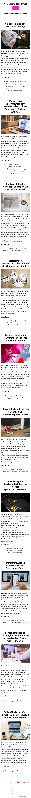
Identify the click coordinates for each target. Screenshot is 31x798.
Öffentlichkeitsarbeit (15, 85)
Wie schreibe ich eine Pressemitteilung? (16, 25)
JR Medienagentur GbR (16, 3)
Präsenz (5, 172)
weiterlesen (5, 77)
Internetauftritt (19, 168)
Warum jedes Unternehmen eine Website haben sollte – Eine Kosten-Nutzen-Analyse (15, 106)
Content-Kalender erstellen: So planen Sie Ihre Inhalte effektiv (15, 187)
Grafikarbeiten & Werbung (16, 323)
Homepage (11, 168)
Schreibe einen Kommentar (16, 91)
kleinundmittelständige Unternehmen (12, 87)
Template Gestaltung (15, 166)
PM (26, 87)
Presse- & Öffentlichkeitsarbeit (16, 83)
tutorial (22, 89)
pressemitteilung (14, 89)
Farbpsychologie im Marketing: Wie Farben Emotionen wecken (15, 338)
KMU (23, 87)
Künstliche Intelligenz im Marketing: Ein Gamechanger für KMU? (15, 412)
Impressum (13, 790)
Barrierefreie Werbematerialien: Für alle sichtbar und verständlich (15, 263)
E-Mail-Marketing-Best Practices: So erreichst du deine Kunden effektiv (15, 715)
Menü (16, 8)
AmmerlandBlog (9, 81)
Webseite (24, 172)
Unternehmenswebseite (14, 172)
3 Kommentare (16, 174)
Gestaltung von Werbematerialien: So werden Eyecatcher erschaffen (15, 485)
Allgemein (7, 250)
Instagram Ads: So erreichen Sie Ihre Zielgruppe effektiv (15, 565)
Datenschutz (4, 790)
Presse (8, 89)
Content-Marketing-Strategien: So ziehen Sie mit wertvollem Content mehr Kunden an (15, 636)
